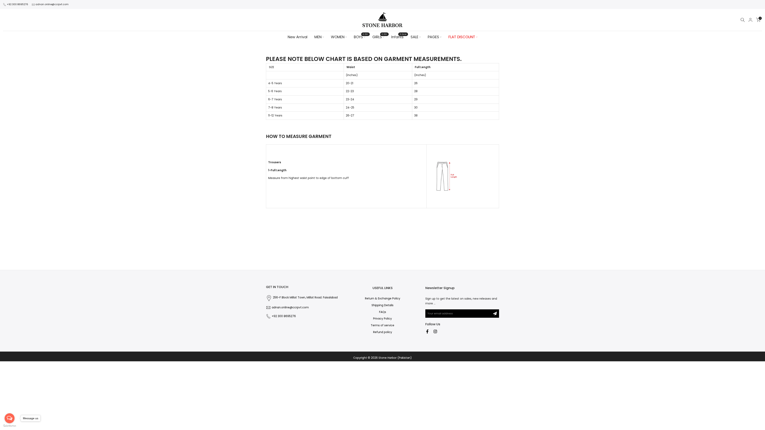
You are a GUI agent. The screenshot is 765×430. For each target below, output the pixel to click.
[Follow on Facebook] (427, 331)
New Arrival (297, 36)
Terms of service (382, 325)
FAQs (382, 312)
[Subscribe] (495, 313)
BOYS (361, 36)
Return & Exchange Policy (382, 298)
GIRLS (379, 36)
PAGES (433, 36)
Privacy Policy (382, 319)
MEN (318, 36)
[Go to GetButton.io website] (9, 426)
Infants (399, 36)
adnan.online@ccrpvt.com (52, 4)
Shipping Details (382, 305)
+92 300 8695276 (17, 4)
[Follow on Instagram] (435, 331)
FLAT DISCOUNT (461, 36)
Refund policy (382, 332)
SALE (414, 36)
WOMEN (337, 36)
